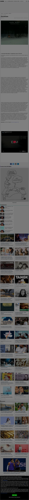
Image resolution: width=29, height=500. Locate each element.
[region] (14, 488)
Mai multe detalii (5, 480)
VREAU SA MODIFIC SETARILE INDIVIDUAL (14, 497)
